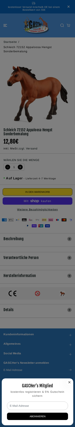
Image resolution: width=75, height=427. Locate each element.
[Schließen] (69, 382)
